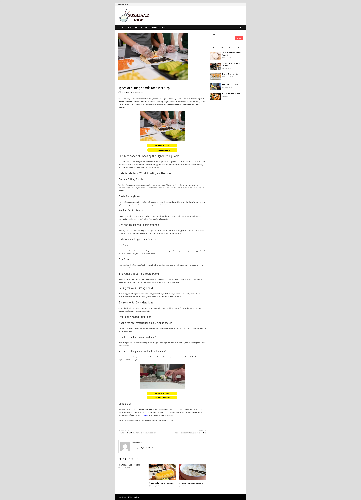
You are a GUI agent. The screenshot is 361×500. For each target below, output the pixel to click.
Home (122, 27)
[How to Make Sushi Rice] (215, 74)
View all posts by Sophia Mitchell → (143, 448)
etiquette (145, 415)
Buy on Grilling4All (162, 146)
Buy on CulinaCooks (162, 150)
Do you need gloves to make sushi (161, 483)
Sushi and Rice (134, 497)
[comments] (230, 47)
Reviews (144, 27)
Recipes (129, 27)
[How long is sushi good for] (215, 84)
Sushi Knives (154, 27)
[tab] (214, 47)
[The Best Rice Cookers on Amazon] (215, 64)
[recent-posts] (222, 47)
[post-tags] (238, 47)
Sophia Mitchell (128, 92)
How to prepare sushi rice (231, 94)
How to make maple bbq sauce (129, 465)
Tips (136, 27)
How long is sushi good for (231, 84)
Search (212, 35)
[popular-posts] (214, 47)
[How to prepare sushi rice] (215, 94)
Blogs (164, 27)
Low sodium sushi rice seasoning (191, 483)
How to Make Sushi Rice (230, 74)
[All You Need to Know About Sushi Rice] (215, 53)
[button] (162, 145)
